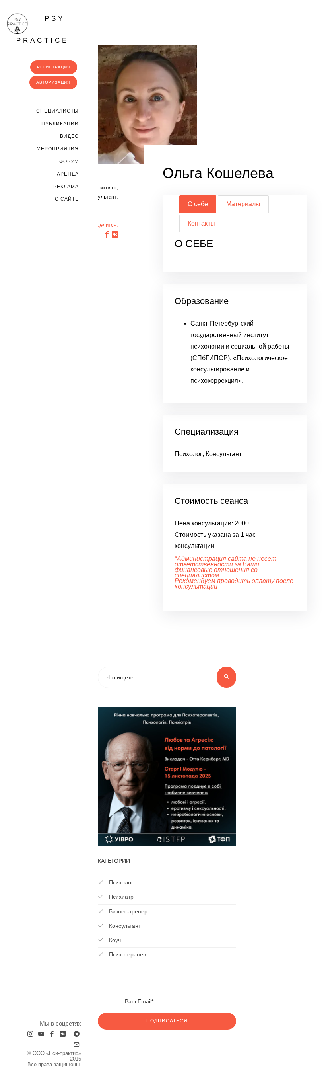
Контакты (201, 223)
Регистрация (53, 67)
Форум (69, 161)
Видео (69, 136)
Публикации (60, 124)
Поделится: (104, 225)
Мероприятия (58, 149)
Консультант (124, 926)
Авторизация (53, 82)
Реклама (66, 186)
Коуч (114, 940)
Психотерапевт (127, 954)
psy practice (42, 29)
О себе (198, 204)
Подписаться (167, 1021)
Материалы (243, 204)
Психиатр (120, 896)
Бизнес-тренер (127, 911)
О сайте (67, 199)
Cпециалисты (57, 111)
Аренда (68, 174)
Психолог (120, 882)
